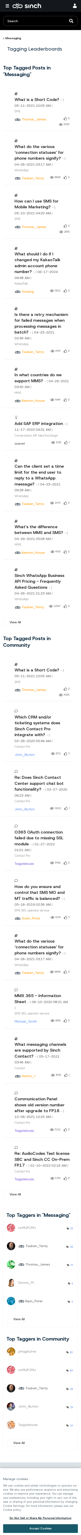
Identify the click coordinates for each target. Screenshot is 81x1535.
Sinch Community (26, 6)
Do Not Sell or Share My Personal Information (40, 1518)
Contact (20, 1068)
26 (71, 1407)
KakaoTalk (21, 283)
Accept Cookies (40, 1528)
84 (71, 1370)
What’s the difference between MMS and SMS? (41, 532)
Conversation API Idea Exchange (36, 435)
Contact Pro (22, 746)
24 (71, 1425)
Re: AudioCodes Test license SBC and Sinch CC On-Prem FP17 (42, 1159)
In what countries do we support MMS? (42, 380)
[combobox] (40, 21)
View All (15, 622)
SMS (17, 111)
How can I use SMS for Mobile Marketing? (37, 206)
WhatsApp (21, 170)
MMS (18, 392)
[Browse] (8, 6)
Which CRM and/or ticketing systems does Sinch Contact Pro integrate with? (37, 728)
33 (71, 1228)
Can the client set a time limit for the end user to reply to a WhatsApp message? (39, 478)
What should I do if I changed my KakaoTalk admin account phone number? (37, 265)
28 (71, 1246)
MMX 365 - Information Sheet (41, 1001)
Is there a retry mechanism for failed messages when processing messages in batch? (41, 326)
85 (71, 1352)
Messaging (13, 38)
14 (72, 1265)
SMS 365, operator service (32, 910)
